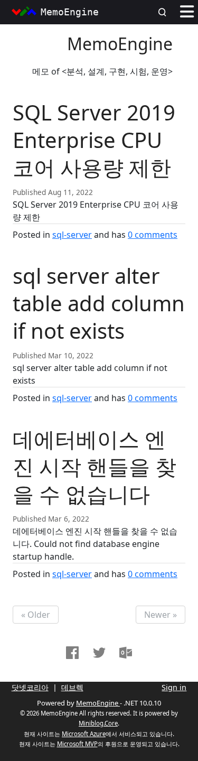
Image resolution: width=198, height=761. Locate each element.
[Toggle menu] (187, 12)
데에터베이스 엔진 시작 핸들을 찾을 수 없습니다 (94, 466)
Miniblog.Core (98, 723)
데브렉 (72, 687)
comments (152, 234)
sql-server (72, 234)
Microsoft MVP (77, 744)
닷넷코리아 (30, 687)
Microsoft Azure (84, 734)
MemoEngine (120, 43)
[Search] (165, 12)
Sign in (174, 687)
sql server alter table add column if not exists (99, 303)
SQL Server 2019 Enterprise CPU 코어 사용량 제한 (94, 140)
